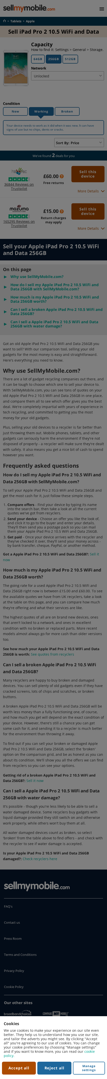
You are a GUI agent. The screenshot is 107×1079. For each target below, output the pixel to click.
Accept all (18, 1067)
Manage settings (89, 1068)
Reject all (54, 1067)
